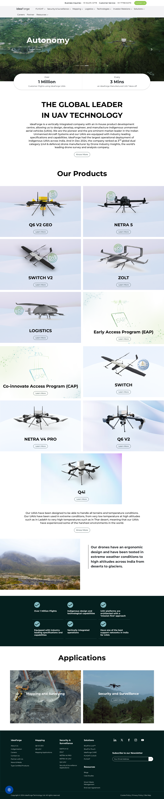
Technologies (103, 9)
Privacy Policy (137, 795)
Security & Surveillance (58, 9)
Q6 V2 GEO (39, 746)
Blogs (86, 772)
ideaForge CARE (90, 752)
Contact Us (140, 3)
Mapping (77, 9)
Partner (30, 14)
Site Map (147, 795)
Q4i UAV (63, 762)
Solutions (138, 9)
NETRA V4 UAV (65, 759)
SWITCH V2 (64, 749)
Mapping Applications (43, 752)
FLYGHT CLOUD (90, 756)
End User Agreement (92, 788)
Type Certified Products (20, 766)
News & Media (16, 762)
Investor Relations (121, 9)
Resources (41, 14)
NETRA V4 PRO (65, 755)
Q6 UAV (38, 749)
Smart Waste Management (89, 783)
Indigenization (16, 749)
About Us (14, 746)
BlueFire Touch (89, 749)
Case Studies (89, 776)
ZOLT (62, 752)
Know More (82, 154)
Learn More (35, 49)
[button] (12, 49)
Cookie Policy (125, 795)
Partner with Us (17, 759)
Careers (21, 14)
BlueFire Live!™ (90, 746)
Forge (23, 8)
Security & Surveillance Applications (68, 766)
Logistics (89, 9)
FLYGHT (39, 9)
